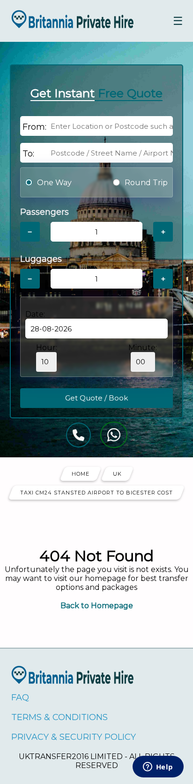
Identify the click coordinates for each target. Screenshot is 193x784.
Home (80, 473)
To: (28, 154)
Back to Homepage (96, 605)
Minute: (142, 347)
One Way (54, 182)
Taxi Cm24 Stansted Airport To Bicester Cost (96, 492)
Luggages (41, 259)
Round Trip (146, 182)
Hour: (46, 347)
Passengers (44, 212)
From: (34, 127)
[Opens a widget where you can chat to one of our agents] (158, 767)
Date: (35, 314)
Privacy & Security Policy (73, 737)
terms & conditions (59, 717)
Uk (117, 473)
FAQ (20, 697)
